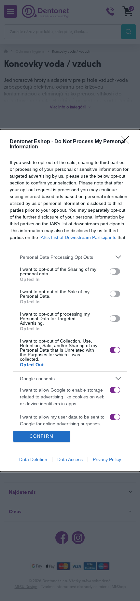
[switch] (115, 271)
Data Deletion (33, 459)
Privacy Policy (107, 459)
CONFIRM (42, 436)
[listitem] (70, 257)
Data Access (70, 459)
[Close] (127, 142)
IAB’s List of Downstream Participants (77, 237)
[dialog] (70, 300)
